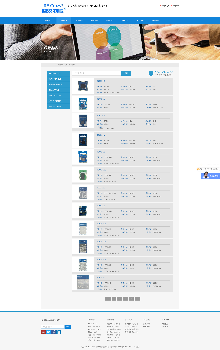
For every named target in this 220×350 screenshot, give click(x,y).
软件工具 (165, 326)
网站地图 (137, 347)
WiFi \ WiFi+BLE (94, 326)
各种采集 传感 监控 (132, 329)
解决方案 (94, 20)
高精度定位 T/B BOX (114, 337)
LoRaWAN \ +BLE (94, 329)
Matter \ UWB (93, 332)
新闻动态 (109, 20)
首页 (65, 65)
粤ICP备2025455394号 (125, 347)
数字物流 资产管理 (131, 324)
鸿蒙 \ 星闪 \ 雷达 (94, 335)
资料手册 (165, 324)
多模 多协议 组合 (94, 337)
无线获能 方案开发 (113, 340)
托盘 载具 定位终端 (113, 324)
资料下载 (124, 20)
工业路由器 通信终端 (114, 329)
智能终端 (79, 20)
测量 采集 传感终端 (113, 335)
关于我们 (140, 20)
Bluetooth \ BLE (93, 324)
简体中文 (165, 6)
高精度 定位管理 (131, 326)
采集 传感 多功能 (94, 340)
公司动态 (146, 326)
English (175, 6)
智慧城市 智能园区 (131, 332)
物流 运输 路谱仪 (113, 326)
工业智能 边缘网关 (113, 332)
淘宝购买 (155, 20)
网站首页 (48, 20)
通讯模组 (63, 20)
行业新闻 (146, 324)
